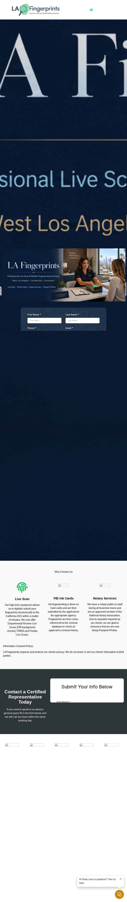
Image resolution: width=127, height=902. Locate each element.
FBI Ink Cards (64, 598)
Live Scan (22, 599)
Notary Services (104, 598)
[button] (91, 9)
